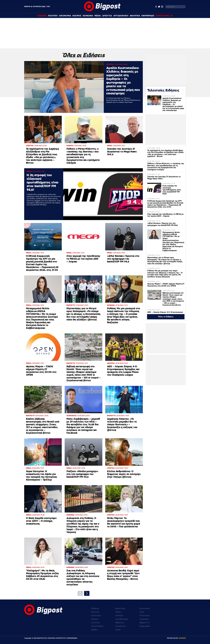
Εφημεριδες (147, 15)
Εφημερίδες (144, 626)
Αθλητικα (135, 15)
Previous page (80, 593)
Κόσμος (94, 619)
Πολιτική (95, 612)
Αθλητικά (119, 622)
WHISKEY (182, 638)
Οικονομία (96, 615)
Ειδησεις (42, 15)
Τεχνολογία (144, 608)
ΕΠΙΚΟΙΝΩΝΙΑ (72, 638)
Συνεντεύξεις (97, 626)
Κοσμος (76, 15)
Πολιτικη (52, 15)
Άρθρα (94, 629)
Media (97, 15)
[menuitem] (42, 15)
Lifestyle (107, 15)
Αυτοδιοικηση (120, 15)
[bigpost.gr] (102, 11)
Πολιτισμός (144, 615)
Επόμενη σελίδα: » (86, 593)
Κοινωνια (88, 15)
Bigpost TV (144, 622)
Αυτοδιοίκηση (121, 619)
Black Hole (120, 608)
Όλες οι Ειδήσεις (166, 316)
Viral (141, 612)
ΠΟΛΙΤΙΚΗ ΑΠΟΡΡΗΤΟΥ (57, 638)
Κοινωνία (95, 622)
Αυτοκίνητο (120, 626)
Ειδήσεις (95, 608)
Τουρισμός (144, 619)
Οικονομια (65, 15)
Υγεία (117, 629)
